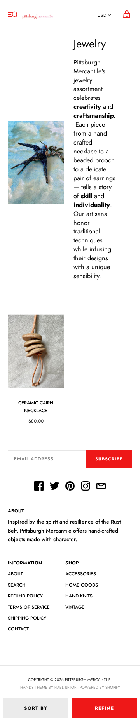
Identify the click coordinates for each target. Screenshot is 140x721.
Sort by (35, 708)
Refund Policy (25, 595)
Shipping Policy (27, 618)
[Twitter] (54, 487)
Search (17, 585)
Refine (104, 708)
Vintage (74, 607)
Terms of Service (29, 607)
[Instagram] (85, 487)
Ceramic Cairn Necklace (35, 406)
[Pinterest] (70, 487)
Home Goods (81, 585)
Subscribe (109, 459)
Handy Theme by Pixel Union (48, 687)
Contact (18, 628)
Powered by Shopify (100, 687)
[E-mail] (101, 487)
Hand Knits (79, 595)
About (15, 573)
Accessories (80, 573)
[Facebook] (39, 487)
